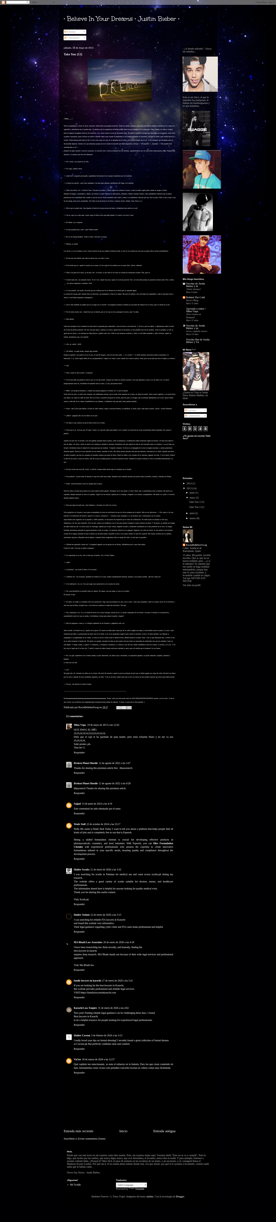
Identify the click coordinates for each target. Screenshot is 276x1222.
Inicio (123, 1131)
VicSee (77, 1059)
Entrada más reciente (78, 1131)
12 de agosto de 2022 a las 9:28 (114, 783)
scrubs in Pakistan (105, 874)
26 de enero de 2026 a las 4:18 (118, 942)
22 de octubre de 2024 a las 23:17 (103, 824)
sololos (149, 1196)
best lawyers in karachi (85, 950)
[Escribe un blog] (121, 707)
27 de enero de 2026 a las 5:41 (117, 980)
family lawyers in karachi (87, 980)
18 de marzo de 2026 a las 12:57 (98, 1059)
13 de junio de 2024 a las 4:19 (97, 803)
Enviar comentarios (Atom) (91, 1138)
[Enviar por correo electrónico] (117, 707)
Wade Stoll (79, 824)
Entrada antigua (164, 1131)
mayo (193, 497)
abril (192, 513)
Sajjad (77, 803)
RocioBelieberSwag (196, 545)
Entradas (71, 31)
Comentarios (73, 37)
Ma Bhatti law (87, 965)
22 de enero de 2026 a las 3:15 (105, 914)
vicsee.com (104, 1067)
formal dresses (161, 1040)
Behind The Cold (195, 297)
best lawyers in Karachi (111, 985)
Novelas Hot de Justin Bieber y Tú (198, 340)
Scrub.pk (84, 899)
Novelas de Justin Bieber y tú (195, 285)
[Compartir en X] (124, 707)
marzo (193, 518)
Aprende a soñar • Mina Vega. (196, 310)
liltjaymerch (80, 788)
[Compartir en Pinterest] (130, 707)
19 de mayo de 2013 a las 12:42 (103, 725)
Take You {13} (196, 502)
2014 (189, 483)
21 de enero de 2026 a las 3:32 (105, 869)
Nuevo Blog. (192, 300)
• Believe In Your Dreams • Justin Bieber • (121, 19)
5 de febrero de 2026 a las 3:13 (106, 1035)
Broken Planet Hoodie (86, 763)
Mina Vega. (80, 725)
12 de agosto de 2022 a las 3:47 (114, 763)
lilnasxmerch (126, 768)
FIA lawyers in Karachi (113, 919)
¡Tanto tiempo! (193, 289)
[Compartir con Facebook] (127, 707)
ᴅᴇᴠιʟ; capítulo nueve (196, 331)
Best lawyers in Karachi (86, 1016)
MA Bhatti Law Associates (88, 942)
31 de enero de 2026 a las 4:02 (113, 1008)
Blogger (180, 1196)
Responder (79, 752)
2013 (189, 488)
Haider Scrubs (81, 869)
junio (192, 492)
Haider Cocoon (82, 1035)
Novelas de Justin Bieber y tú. (195, 327)
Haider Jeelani (81, 914)
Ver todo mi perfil (191, 585)
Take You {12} (196, 507)
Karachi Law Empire (85, 1008)
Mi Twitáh (75, 1184)
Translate (139, 1188)
